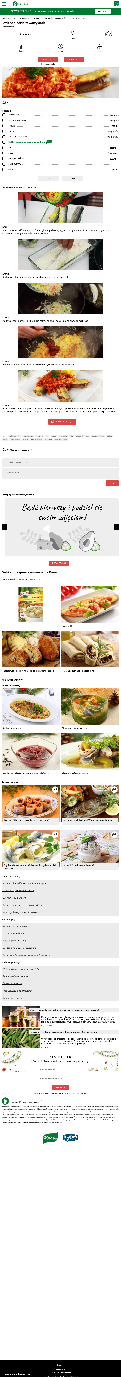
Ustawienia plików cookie (17, 1374)
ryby (47, 436)
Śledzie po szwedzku (12, 983)
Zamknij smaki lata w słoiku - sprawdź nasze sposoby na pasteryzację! (64, 1010)
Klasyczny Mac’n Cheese (14, 898)
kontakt (60, 1365)
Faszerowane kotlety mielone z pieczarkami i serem (28, 671)
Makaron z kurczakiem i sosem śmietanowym (24, 883)
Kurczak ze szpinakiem (13, 933)
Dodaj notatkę (63, 421)
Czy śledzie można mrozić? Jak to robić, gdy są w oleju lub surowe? (30, 867)
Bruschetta (67, 626)
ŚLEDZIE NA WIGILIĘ (36, 439)
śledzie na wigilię (14, 436)
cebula (54, 436)
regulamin (60, 1369)
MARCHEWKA (63, 436)
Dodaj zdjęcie (59, 563)
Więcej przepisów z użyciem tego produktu (19, 579)
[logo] (20, 3)
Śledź (5, 439)
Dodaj (112, 483)
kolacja (25, 439)
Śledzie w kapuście (12, 728)
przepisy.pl (10, 26)
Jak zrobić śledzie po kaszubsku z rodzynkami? (26, 820)
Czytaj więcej (46, 1026)
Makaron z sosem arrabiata (15, 926)
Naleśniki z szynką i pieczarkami (78, 671)
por (87, 436)
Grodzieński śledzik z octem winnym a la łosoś (26, 773)
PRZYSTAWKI (79, 436)
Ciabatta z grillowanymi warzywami (19, 948)
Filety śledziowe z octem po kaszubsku (20, 969)
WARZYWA (39, 436)
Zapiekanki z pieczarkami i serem (18, 890)
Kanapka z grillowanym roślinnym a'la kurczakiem (26, 955)
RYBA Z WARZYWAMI (98, 436)
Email (48, 178)
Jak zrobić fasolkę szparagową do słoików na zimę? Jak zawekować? (64, 1031)
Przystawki (34, 18)
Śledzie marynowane (12, 998)
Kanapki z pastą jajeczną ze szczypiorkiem (22, 905)
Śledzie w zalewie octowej (75, 773)
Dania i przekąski (20, 18)
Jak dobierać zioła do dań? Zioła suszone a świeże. (87, 820)
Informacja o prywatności (60, 1372)
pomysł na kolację (61, 439)
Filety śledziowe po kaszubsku (16, 991)
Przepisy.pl (6, 18)
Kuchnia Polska (28, 436)
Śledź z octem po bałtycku (75, 728)
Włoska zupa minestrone (14, 940)
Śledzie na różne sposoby (51, 18)
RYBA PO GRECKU (15, 439)
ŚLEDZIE (109, 436)
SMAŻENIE (48, 439)
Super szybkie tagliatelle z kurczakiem (20, 912)
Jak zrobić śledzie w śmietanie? (78, 865)
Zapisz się (60, 1087)
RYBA (71, 436)
